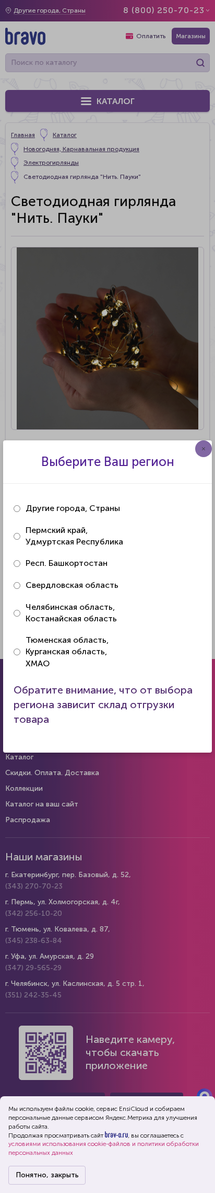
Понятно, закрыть (47, 1175)
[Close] (203, 448)
